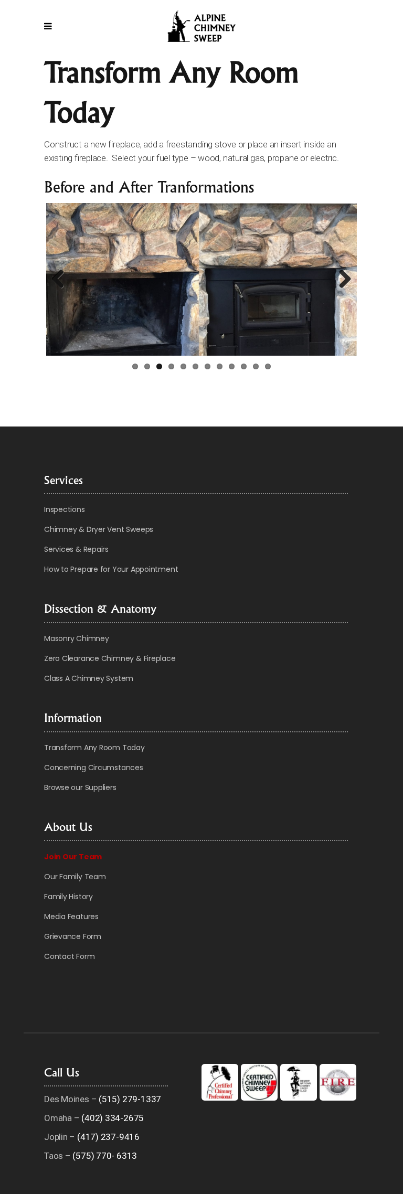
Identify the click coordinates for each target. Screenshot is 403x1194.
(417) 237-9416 (108, 1137)
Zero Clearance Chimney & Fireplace (110, 658)
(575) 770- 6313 (104, 1155)
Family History (68, 896)
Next (341, 279)
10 (244, 366)
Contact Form (69, 956)
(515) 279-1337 (130, 1099)
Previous (61, 279)
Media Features (71, 916)
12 (268, 366)
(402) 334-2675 (112, 1118)
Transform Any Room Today (94, 747)
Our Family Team (75, 876)
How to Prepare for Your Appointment (111, 569)
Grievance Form (72, 936)
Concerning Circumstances (93, 767)
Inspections (64, 509)
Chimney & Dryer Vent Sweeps (98, 529)
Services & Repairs (76, 549)
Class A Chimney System (88, 678)
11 (256, 366)
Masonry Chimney (76, 638)
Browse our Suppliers (80, 787)
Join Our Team (73, 856)
